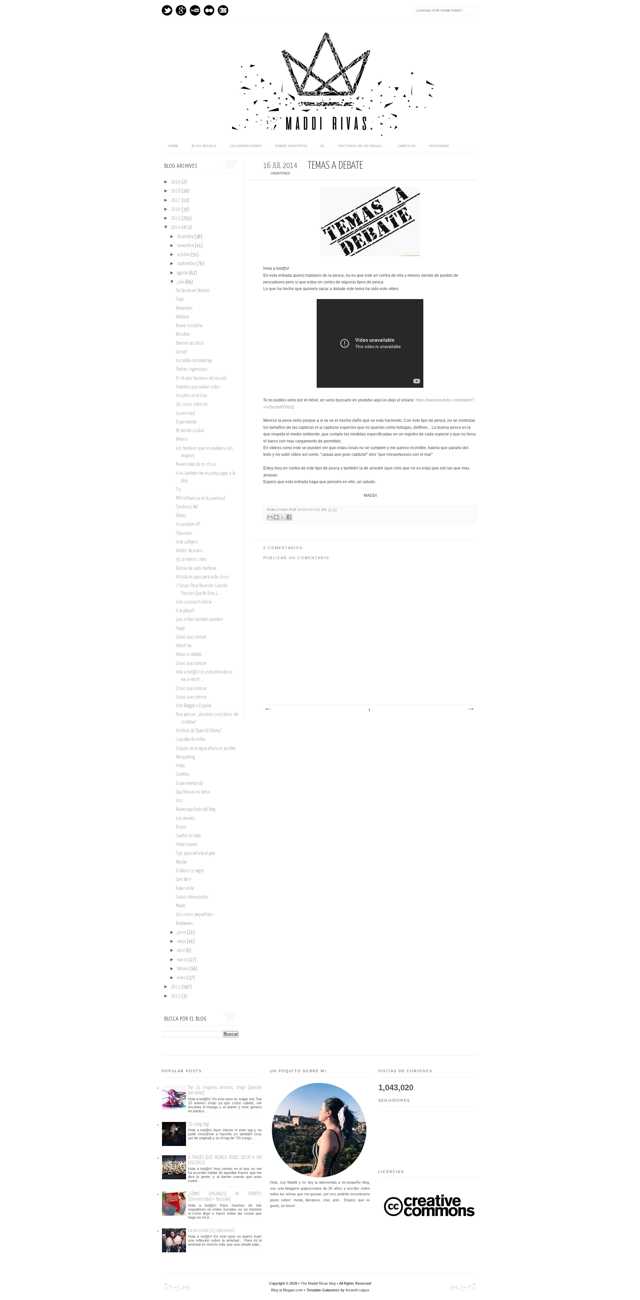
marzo (182, 960)
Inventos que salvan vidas (198, 387)
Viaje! (180, 628)
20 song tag (198, 1124)
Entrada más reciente (267, 709)
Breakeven (184, 923)
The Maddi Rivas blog (318, 1283)
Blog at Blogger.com (287, 1290)
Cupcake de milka (190, 739)
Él (323, 146)
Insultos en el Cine (191, 395)
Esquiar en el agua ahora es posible (205, 748)
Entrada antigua (470, 709)
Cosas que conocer (191, 637)
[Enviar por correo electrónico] (270, 517)
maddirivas (310, 509)
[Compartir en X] (282, 517)
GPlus (181, 10)
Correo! (181, 352)
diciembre (185, 236)
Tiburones (184, 533)
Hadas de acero (189, 550)
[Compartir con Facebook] (289, 517)
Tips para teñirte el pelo (195, 853)
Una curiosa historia (194, 602)
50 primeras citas (191, 559)
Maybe (181, 862)
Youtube (195, 10)
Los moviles (185, 818)
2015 (176, 218)
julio (181, 282)
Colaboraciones (246, 146)
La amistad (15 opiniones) (211, 1230)
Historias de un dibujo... (361, 146)
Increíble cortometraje (194, 360)
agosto (183, 273)
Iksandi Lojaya (357, 1290)
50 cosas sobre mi (192, 404)
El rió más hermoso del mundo (201, 378)
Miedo (180, 906)
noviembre (186, 245)
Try (178, 489)
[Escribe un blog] (276, 517)
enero (182, 978)
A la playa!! (185, 610)
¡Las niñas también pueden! (199, 619)
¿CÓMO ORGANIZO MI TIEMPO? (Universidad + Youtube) (225, 1196)
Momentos (184, 308)
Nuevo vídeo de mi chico (196, 464)
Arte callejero (187, 542)
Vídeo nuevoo (186, 844)
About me (183, 645)
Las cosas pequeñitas (194, 914)
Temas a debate (188, 654)
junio (182, 932)
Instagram (223, 10)
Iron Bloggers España (193, 706)
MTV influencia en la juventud (200, 498)
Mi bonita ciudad (190, 430)
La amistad (185, 413)
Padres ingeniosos (192, 369)
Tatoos (181, 515)
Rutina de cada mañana (196, 568)
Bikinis (182, 439)
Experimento (186, 422)
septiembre (186, 263)
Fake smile (185, 888)
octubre (184, 254)
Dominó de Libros (190, 343)
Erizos (181, 827)
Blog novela (204, 146)
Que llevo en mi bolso (193, 792)
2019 (176, 182)
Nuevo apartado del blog (195, 809)
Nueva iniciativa (189, 325)
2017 (176, 200)
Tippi (180, 299)
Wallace (182, 317)
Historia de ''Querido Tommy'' (198, 731)
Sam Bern (183, 879)
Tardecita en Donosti (193, 290)
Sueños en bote (188, 836)
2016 (176, 209)
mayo (182, 941)
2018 (176, 191)
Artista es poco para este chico (202, 577)
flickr (209, 10)
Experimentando (189, 783)
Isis (179, 801)
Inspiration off (188, 524)
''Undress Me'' (187, 507)
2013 (176, 987)
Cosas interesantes (192, 897)
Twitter (167, 10)
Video (180, 766)
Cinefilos (407, 146)
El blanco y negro (190, 871)
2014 (176, 227)
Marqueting (185, 757)
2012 (176, 996)
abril (181, 950)
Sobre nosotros (291, 146)
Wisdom (183, 334)
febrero (183, 969)
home (173, 146)
